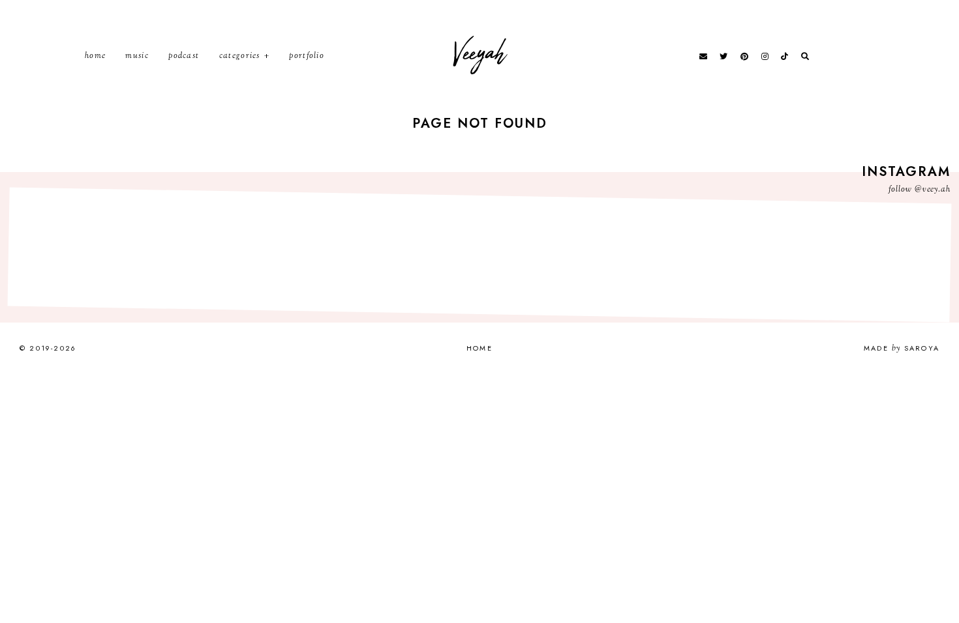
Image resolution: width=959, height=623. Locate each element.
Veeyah (480, 53)
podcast (183, 56)
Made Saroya (901, 348)
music (137, 56)
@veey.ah (933, 190)
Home (95, 56)
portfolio (306, 56)
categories (239, 56)
